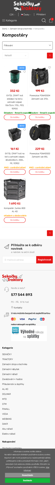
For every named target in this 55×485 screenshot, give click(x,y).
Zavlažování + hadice (12, 379)
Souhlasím (27, 480)
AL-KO (5, 389)
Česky (26, 14)
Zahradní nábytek (10, 369)
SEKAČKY (7, 354)
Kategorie (11, 20)
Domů (4, 29)
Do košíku (14, 117)
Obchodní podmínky (12, 448)
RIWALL (6, 409)
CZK (12, 14)
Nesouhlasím (27, 475)
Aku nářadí (7, 429)
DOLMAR (6, 394)
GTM (4, 404)
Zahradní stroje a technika (21, 29)
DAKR (5, 424)
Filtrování (8, 45)
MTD (4, 399)
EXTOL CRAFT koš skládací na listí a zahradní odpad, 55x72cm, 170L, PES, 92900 (14, 102)
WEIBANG (7, 419)
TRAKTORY (7, 359)
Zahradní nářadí (9, 374)
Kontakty (17, 307)
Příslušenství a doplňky (13, 384)
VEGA (5, 414)
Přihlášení (41, 14)
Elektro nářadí (8, 434)
